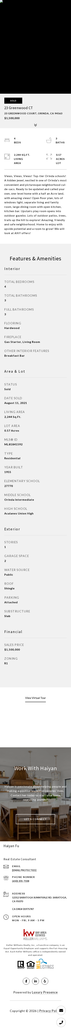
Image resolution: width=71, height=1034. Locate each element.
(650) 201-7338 (20, 880)
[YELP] (44, 981)
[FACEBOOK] (26, 981)
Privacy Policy (50, 1011)
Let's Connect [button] (35, 819)
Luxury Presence (45, 992)
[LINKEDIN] (35, 981)
